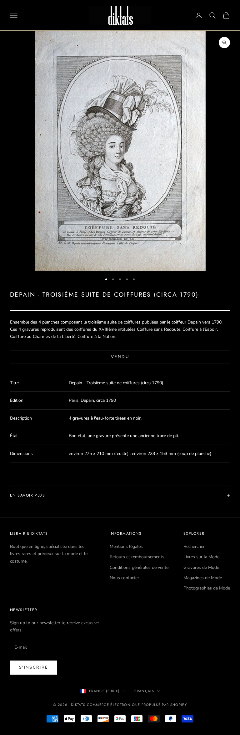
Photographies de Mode (206, 588)
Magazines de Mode (202, 578)
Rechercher (194, 546)
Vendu (120, 357)
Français (144, 690)
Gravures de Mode (201, 567)
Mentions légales (126, 546)
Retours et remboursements (137, 557)
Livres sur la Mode (201, 557)
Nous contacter (124, 578)
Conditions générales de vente (139, 567)
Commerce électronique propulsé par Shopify (137, 704)
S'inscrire (33, 667)
